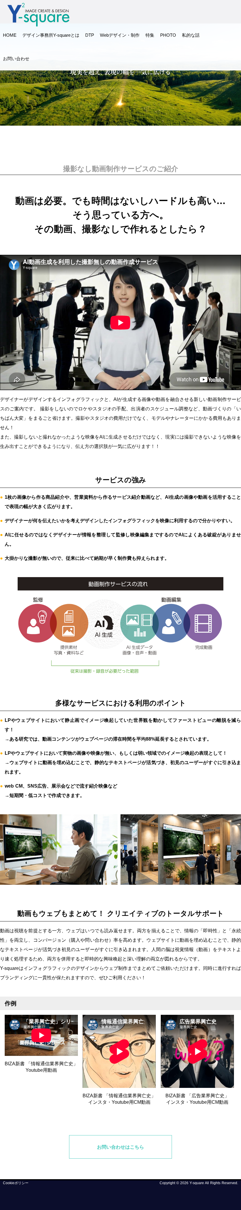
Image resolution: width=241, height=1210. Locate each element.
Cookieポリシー (16, 1183)
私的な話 (191, 35)
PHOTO (168, 35)
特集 (149, 35)
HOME (9, 35)
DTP (89, 35)
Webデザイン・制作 (120, 35)
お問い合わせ (16, 58)
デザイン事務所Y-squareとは (50, 35)
